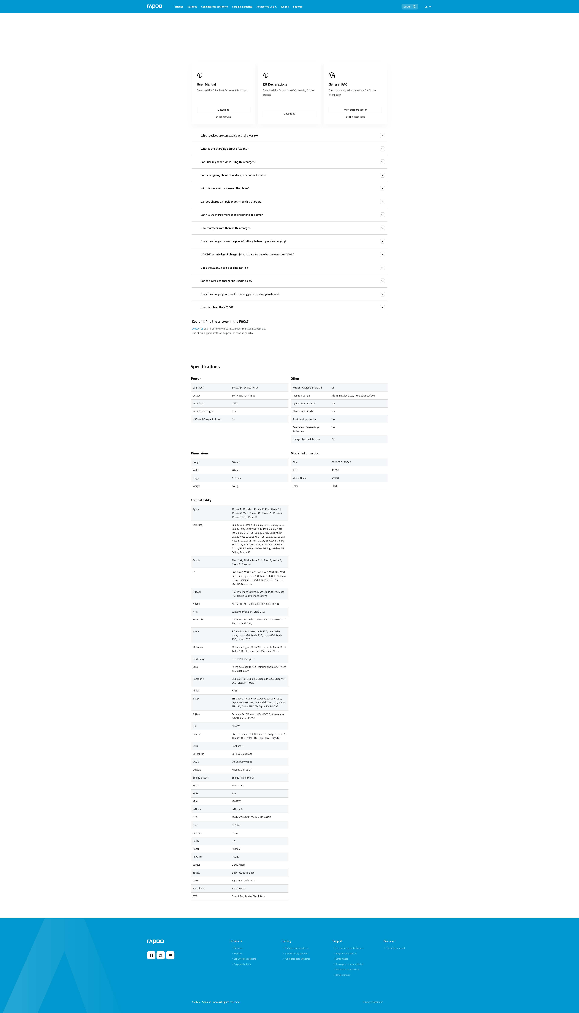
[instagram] (161, 955)
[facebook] (151, 955)
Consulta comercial (395, 948)
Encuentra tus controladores (349, 948)
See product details (355, 116)
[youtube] (170, 955)
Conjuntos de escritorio (245, 958)
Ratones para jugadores (296, 953)
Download (223, 110)
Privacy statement (373, 1002)
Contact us (197, 329)
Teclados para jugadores (296, 948)
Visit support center (355, 110)
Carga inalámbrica (242, 964)
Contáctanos (341, 958)
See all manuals (223, 116)
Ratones (238, 948)
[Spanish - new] (154, 6)
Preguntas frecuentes (346, 953)
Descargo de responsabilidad (349, 964)
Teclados (238, 953)
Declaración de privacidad (347, 969)
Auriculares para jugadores (297, 958)
